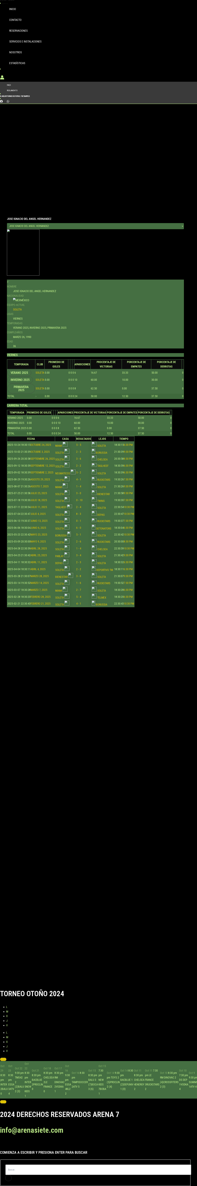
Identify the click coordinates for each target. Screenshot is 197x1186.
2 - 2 (78, 465)
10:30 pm (124, 507)
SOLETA (17, 309)
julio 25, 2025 (27, 493)
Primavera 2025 (21, 388)
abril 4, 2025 (26, 569)
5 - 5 (78, 444)
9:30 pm (123, 451)
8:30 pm (123, 458)
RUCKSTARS (103, 479)
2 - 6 (78, 541)
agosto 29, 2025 (28, 479)
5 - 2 (78, 472)
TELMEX (101, 597)
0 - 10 (79, 500)
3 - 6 (78, 458)
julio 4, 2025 (26, 513)
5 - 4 (78, 596)
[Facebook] (1, 101)
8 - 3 (78, 513)
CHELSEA (102, 459)
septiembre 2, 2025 (30, 472)
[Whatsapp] (8, 101)
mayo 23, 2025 (27, 534)
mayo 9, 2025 (26, 541)
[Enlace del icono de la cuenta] (2, 78)
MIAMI (59, 445)
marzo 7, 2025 (27, 589)
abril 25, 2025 (27, 555)
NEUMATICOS (63, 473)
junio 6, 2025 (26, 527)
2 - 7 (78, 589)
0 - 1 (78, 520)
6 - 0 (78, 527)
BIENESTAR (103, 494)
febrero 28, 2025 (28, 596)
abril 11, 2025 (27, 562)
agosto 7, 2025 (27, 486)
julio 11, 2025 (27, 507)
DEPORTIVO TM (104, 570)
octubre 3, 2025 (28, 451)
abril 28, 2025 (27, 548)
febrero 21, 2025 (28, 603)
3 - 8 (78, 576)
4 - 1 (78, 479)
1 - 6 (78, 583)
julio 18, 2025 (27, 500)
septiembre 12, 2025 (31, 465)
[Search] (8, 1178)
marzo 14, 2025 (28, 583)
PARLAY (59, 556)
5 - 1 (78, 534)
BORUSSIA (101, 452)
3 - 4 (78, 555)
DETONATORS (103, 528)
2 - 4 (78, 507)
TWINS (101, 500)
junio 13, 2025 (27, 520)
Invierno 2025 (20, 380)
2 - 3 (78, 451)
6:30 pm (123, 444)
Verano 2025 (19, 373)
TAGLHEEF (103, 465)
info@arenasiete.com (31, 1130)
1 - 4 (78, 486)
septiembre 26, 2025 (31, 458)
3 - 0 (78, 493)
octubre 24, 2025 (29, 444)
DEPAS (101, 514)
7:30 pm (123, 479)
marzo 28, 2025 (28, 576)
